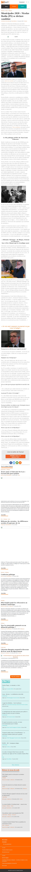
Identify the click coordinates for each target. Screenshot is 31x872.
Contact (3, 855)
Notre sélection (15, 764)
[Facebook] (10, 462)
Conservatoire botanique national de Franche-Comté (17, 704)
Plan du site (4, 865)
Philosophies (3, 469)
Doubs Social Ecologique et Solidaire (14, 727)
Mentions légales (5, 857)
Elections (3, 10)
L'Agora (22, 6)
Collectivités (3, 647)
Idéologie (5, 519)
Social (9, 519)
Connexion (21, 2)
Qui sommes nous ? (6, 852)
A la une (14, 6)
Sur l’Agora (6, 681)
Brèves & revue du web (10, 770)
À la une (3, 847)
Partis (6, 10)
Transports (14, 814)
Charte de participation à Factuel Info (9, 863)
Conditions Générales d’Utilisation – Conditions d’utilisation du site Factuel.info (15, 860)
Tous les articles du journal (7, 849)
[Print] (20, 462)
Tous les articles (15, 676)
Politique (10, 10)
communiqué (4, 725)
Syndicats (7, 825)
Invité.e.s (8, 746)
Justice (3, 786)
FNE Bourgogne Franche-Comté (13, 697)
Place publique (16, 127)
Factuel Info (13, 870)
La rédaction (10, 606)
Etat (2, 519)
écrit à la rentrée (9, 81)
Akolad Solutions (20, 870)
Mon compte (4, 839)
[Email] (17, 462)
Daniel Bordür (14, 21)
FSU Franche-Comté (11, 716)
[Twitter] (14, 462)
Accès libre (3, 514)
